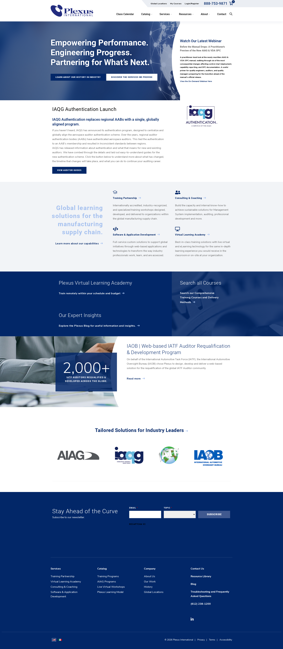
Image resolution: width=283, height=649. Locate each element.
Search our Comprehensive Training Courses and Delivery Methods (199, 297)
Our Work (150, 581)
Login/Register (192, 3)
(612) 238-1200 (201, 604)
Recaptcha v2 (137, 524)
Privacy (201, 639)
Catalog (102, 568)
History (148, 587)
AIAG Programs (106, 581)
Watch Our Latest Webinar (201, 41)
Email (133, 508)
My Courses (175, 3)
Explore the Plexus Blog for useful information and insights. (97, 326)
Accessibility (225, 639)
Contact (221, 14)
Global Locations (159, 3)
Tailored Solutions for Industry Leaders (139, 430)
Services (56, 568)
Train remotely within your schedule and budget (89, 293)
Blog (193, 584)
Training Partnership (125, 198)
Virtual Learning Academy (190, 234)
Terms (212, 639)
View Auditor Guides (69, 170)
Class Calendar (125, 14)
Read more (134, 378)
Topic (168, 508)
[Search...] (230, 13)
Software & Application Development (134, 234)
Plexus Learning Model (110, 592)
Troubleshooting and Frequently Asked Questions (210, 594)
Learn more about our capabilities (77, 243)
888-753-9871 (215, 3)
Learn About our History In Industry (78, 77)
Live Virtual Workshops (111, 587)
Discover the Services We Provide (131, 77)
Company (149, 568)
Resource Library (201, 576)
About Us (149, 576)
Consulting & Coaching (188, 198)
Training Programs (108, 576)
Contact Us (197, 568)
